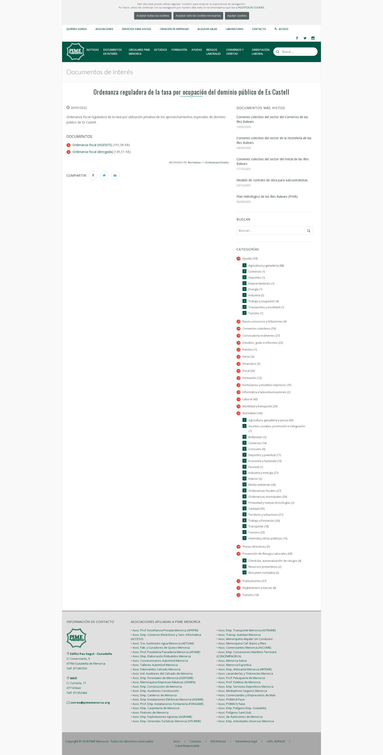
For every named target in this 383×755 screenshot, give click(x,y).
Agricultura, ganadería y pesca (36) (270, 420)
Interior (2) (255, 479)
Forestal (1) (255, 467)
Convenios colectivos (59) (259, 328)
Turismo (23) (256, 532)
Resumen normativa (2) (263, 573)
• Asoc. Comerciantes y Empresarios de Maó (246, 695)
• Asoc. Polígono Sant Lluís (234, 712)
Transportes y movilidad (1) (266, 307)
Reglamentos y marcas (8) (259, 588)
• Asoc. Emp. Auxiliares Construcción (155, 691)
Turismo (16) (250, 595)
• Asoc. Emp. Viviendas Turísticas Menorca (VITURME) (166, 721)
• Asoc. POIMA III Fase (231, 699)
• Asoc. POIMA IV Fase (231, 704)
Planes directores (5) (256, 546)
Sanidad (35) (256, 509)
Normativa (194, 162)
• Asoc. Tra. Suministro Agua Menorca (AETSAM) (162, 643)
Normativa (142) (252, 413)
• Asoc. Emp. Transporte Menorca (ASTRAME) (246, 630)
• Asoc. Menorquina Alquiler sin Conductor (245, 639)
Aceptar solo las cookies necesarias (198, 16)
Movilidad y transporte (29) (259, 406)
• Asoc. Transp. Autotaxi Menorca (239, 635)
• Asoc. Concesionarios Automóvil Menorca (159, 661)
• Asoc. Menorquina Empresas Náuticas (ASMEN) (163, 682)
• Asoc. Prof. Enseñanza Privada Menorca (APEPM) (164, 630)
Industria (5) (256, 295)
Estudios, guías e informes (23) (262, 343)
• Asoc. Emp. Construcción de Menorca (156, 687)
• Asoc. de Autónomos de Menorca (240, 717)
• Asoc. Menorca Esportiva (234, 665)
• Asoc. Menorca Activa (232, 661)
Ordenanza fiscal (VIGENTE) (92, 145)
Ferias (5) (248, 357)
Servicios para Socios (136, 29)
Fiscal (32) (248, 371)
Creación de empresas (174, 29)
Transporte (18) (258, 526)
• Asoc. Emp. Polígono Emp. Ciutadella (241, 708)
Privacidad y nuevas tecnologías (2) (271, 503)
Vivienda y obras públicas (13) (267, 538)
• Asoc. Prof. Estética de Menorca (238, 682)
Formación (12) (252, 378)
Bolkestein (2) (257, 437)
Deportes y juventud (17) (264, 455)
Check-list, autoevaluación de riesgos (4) (274, 561)
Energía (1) (255, 289)
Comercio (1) (256, 271)
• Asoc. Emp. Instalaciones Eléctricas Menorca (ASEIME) (167, 699)
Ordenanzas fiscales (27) (264, 491)
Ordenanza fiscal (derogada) (92, 152)
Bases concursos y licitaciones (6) (264, 321)
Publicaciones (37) (254, 581)
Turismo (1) (255, 313)
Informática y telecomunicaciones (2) (266, 392)
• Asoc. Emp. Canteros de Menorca (154, 695)
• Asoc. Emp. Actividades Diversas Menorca (245, 721)
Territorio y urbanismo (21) (265, 515)
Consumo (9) (256, 449)
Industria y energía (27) (263, 473)
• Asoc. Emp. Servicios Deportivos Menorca (245, 687)
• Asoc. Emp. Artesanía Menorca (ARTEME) (244, 669)
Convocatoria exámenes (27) (261, 336)
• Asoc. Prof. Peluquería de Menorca (241, 678)
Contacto (259, 29)
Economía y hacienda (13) (264, 461)
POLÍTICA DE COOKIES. (251, 7)
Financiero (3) (251, 364)
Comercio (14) (257, 443)
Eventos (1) (249, 349)
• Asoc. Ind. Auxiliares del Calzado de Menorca (162, 673)
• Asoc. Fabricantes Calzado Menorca (155, 669)
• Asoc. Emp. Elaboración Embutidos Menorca (161, 656)
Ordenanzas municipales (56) (267, 497)
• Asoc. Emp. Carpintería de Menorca (155, 708)
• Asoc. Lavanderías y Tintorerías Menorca (245, 673)
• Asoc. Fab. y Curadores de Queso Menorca (160, 648)
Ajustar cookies (237, 16)
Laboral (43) (250, 399)
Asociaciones (104, 29)
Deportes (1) (256, 277)
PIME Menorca (98, 741)
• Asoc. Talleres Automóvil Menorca (154, 665)
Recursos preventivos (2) (264, 567)
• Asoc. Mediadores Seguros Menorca (242, 691)
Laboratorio (234, 29)
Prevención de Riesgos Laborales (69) (267, 554)
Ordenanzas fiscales (217, 162)
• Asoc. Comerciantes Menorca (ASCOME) (244, 648)
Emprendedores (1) (261, 283)
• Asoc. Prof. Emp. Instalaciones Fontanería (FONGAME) (167, 704)
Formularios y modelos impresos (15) (266, 385)
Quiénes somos (76, 29)
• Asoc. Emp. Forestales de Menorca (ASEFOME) (162, 678)
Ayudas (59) (250, 258)
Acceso (283, 29)
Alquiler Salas (207, 29)
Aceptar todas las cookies (153, 16)
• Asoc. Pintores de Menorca (149, 712)
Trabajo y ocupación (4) (263, 301)
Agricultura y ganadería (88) (266, 265)
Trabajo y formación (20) (264, 521)
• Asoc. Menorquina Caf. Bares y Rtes (241, 643)
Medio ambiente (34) (262, 485)
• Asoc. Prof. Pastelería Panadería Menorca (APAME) (165, 652)
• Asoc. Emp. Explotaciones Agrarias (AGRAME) (161, 717)
